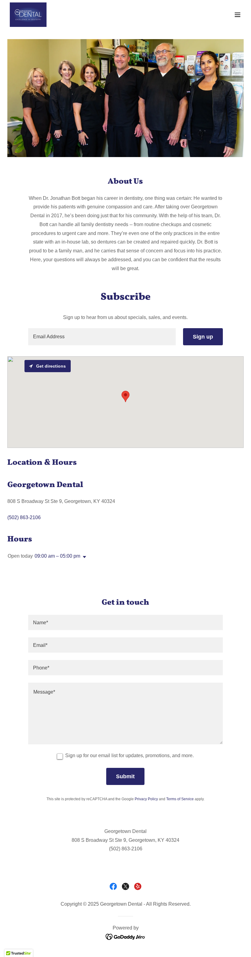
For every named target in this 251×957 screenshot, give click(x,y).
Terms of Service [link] (180, 799)
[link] (28, 14)
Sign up (203, 337)
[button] (237, 15)
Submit (125, 776)
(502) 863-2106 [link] (24, 517)
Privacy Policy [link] (146, 799)
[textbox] (101, 336)
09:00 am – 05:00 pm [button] (57, 556)
